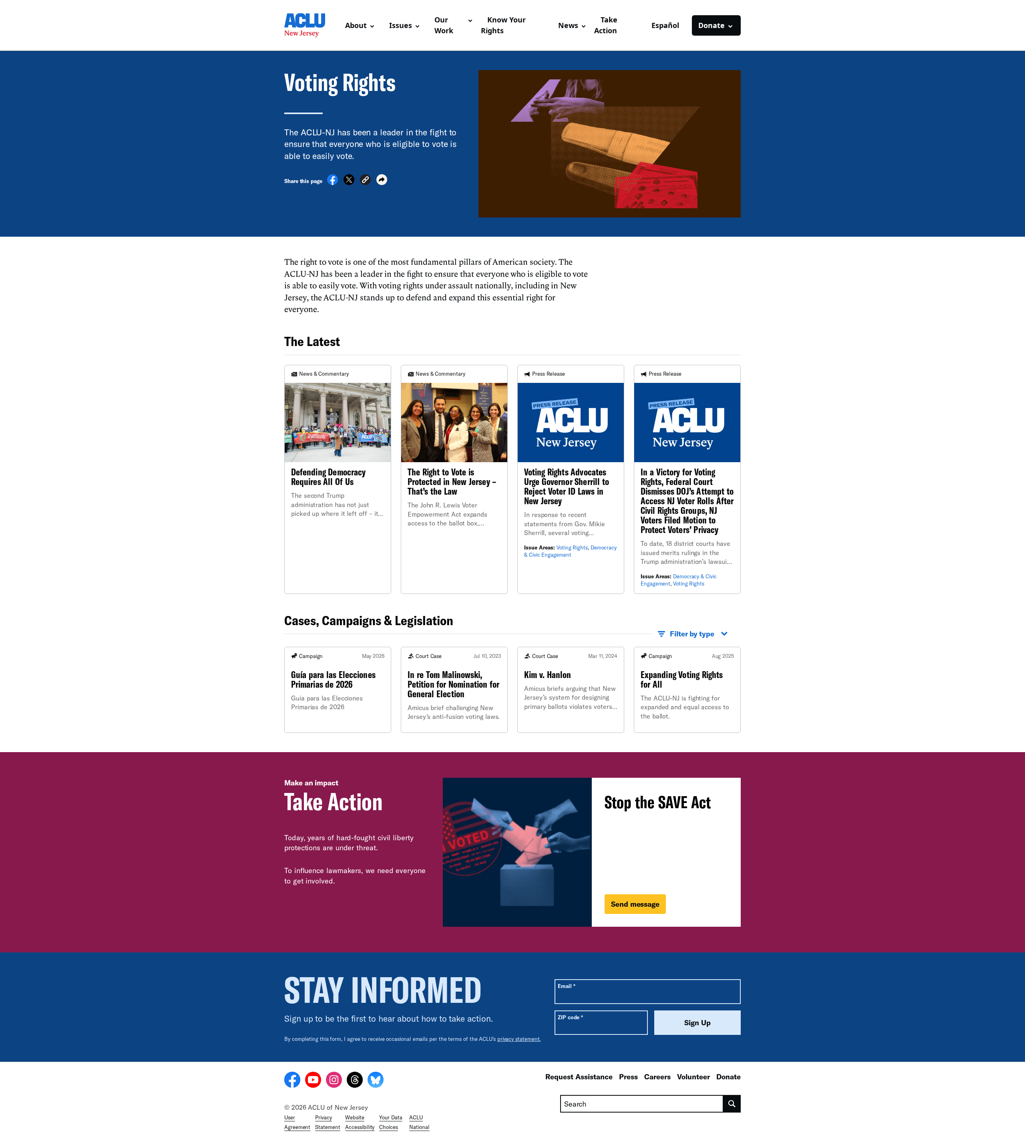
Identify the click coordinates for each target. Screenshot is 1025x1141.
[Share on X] (349, 182)
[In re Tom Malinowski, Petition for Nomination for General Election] (454, 689)
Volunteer (693, 1076)
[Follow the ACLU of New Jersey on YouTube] (313, 1081)
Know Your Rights (503, 25)
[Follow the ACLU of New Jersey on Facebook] (292, 1081)
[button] (365, 180)
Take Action (605, 25)
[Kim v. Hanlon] (571, 689)
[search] (732, 1104)
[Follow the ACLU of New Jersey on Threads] (355, 1081)
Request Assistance (579, 1076)
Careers (657, 1076)
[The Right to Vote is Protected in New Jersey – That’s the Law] (454, 479)
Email (566, 985)
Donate (728, 1076)
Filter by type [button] (692, 633)
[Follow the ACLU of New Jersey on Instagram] (334, 1081)
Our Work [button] (443, 25)
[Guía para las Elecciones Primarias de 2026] (338, 689)
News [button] (568, 25)
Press (628, 1076)
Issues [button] (400, 25)
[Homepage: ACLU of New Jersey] (311, 25)
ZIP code (570, 1017)
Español (665, 25)
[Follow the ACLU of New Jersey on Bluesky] (376, 1081)
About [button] (356, 25)
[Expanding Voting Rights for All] (687, 689)
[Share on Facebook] (332, 182)
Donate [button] (711, 25)
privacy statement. (519, 1039)
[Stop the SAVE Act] (592, 852)
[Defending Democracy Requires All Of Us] (338, 479)
